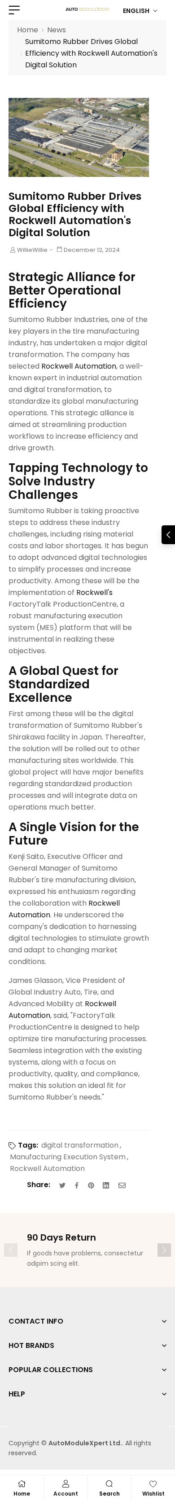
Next (164, 1250)
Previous (11, 1250)
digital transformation (79, 1145)
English (136, 11)
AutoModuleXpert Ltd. (85, 1443)
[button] (168, 534)
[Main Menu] (13, 9)
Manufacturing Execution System (68, 1157)
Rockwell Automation (47, 1168)
